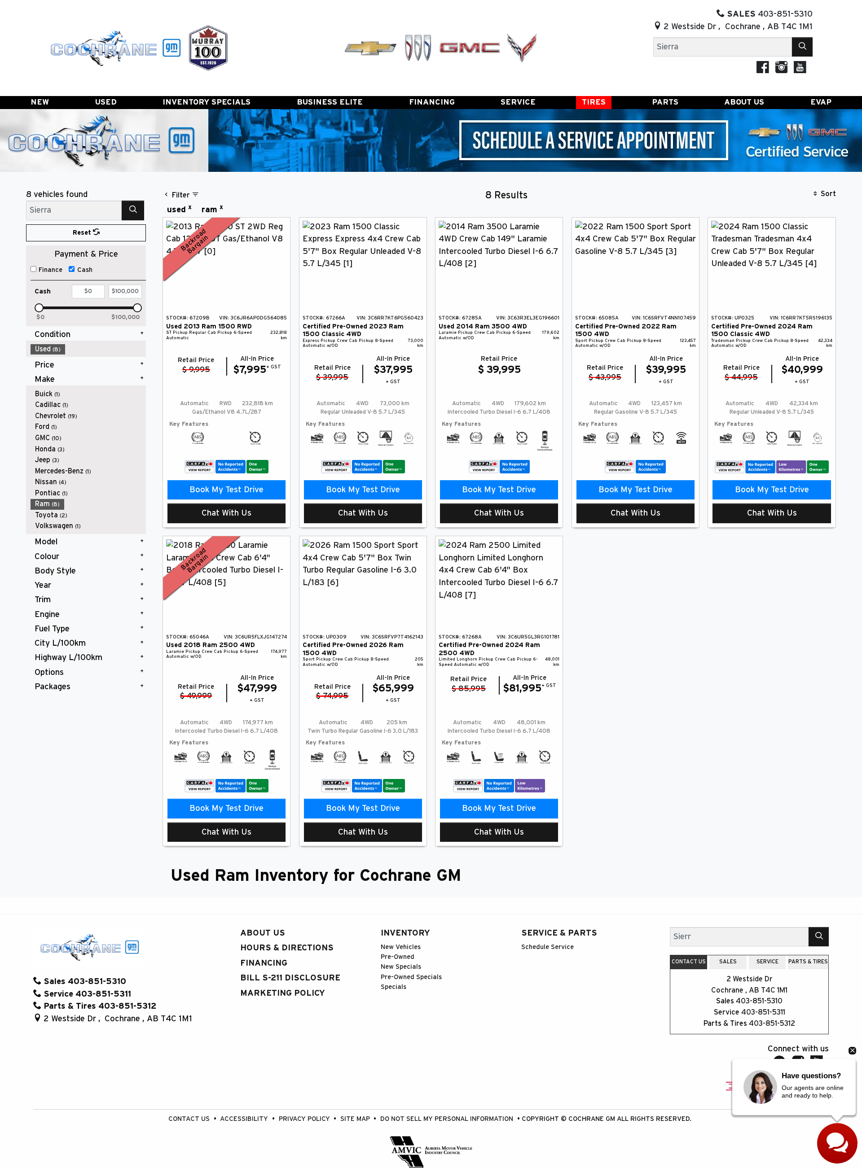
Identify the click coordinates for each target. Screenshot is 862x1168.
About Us (262, 933)
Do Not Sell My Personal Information (447, 1119)
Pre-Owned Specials (411, 977)
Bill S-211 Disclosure (290, 978)
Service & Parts (559, 933)
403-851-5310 (759, 1001)
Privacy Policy (305, 1119)
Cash (84, 270)
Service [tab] (767, 961)
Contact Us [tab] (689, 961)
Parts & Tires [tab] (808, 961)
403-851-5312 (772, 1023)
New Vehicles (401, 947)
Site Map (356, 1119)
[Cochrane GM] (114, 47)
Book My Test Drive (226, 490)
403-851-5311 (763, 1012)
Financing (263, 963)
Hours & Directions (287, 948)
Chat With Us (226, 513)
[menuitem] (88, 349)
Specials (393, 987)
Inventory (405, 933)
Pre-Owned (397, 957)
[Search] (802, 47)
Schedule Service (547, 947)
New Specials (401, 966)
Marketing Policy (282, 993)
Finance (50, 270)
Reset (83, 232)
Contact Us (189, 1119)
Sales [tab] (728, 961)
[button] (40, 102)
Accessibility (245, 1119)
